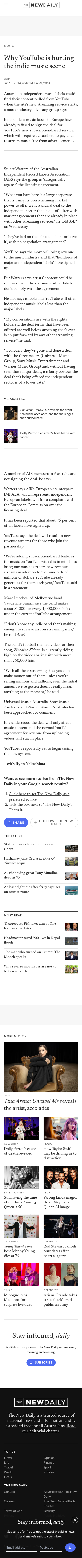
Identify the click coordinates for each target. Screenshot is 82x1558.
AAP (7, 79)
